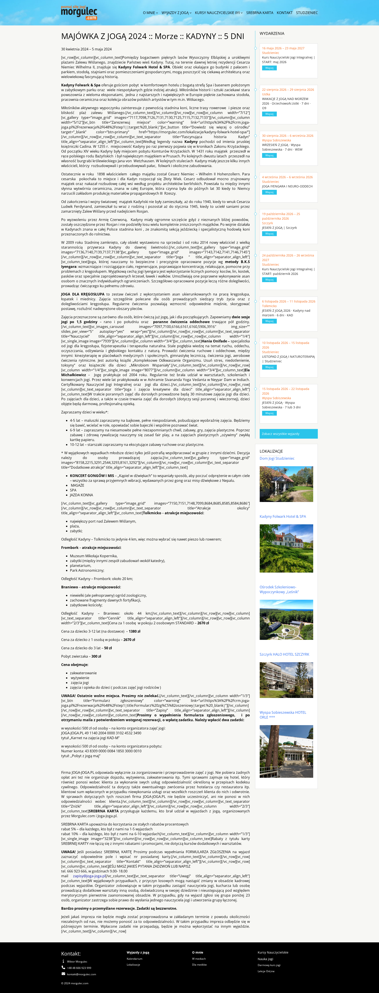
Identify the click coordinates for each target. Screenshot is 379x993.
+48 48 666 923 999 (79, 968)
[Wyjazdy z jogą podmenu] (191, 13)
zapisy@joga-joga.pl (89, 876)
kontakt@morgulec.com (81, 974)
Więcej (269, 68)
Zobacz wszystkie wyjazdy (280, 434)
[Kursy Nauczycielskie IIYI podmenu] (242, 13)
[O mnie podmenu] (157, 13)
